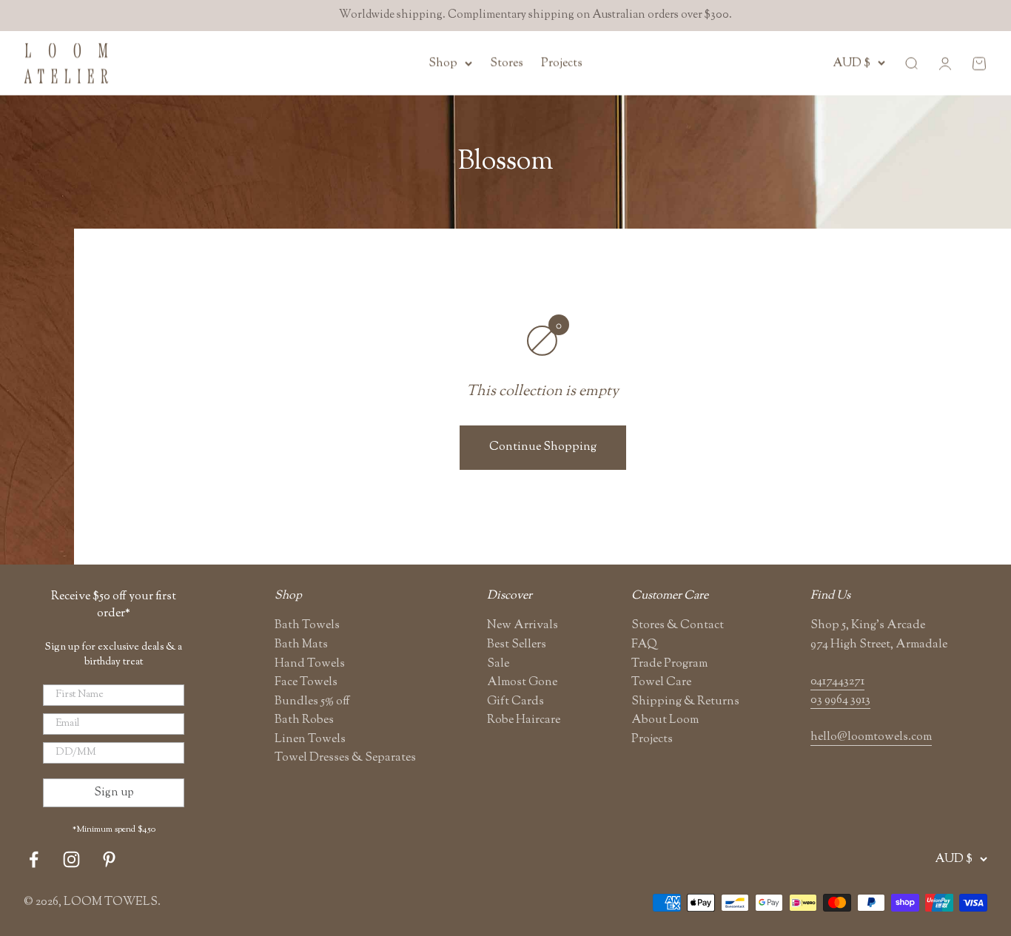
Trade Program (669, 664)
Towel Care (661, 682)
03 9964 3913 (840, 700)
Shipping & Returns (685, 701)
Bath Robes (304, 720)
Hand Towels (310, 664)
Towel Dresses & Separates (345, 758)
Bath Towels (307, 625)
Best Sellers (516, 644)
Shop (443, 63)
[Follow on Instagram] (71, 859)
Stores (506, 63)
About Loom (665, 720)
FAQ (644, 644)
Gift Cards (515, 701)
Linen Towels (310, 739)
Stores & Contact (677, 625)
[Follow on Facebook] (34, 859)
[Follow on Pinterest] (109, 859)
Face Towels (306, 682)
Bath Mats (301, 644)
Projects (561, 63)
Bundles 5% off (312, 701)
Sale (498, 664)
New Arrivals (522, 625)
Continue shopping (543, 447)
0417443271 (837, 681)
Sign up (114, 793)
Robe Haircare (523, 720)
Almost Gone (522, 682)
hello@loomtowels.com (871, 737)
